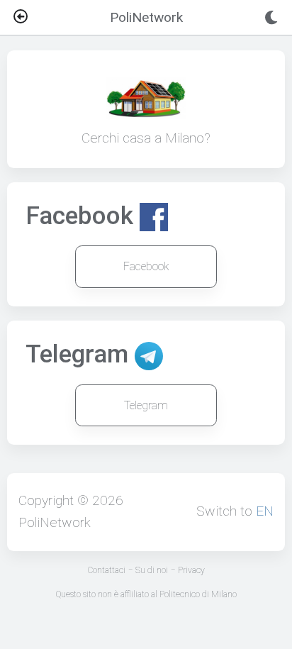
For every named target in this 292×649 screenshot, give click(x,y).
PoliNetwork (54, 522)
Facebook (146, 266)
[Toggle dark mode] (271, 17)
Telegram (146, 405)
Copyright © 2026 (70, 500)
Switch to (235, 511)
